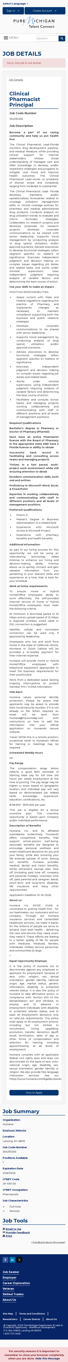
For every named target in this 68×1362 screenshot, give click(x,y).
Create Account (43, 10)
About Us (9, 1299)
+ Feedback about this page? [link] (48, 1242)
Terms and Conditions (32, 1313)
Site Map (8, 1313)
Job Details (16, 79)
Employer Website (14, 1130)
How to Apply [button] (34, 1092)
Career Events (31, 1319)
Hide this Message (47, 1358)
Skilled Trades (13, 1294)
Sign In (11, 10)
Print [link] (9, 1236)
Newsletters (10, 1319)
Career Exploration (16, 1283)
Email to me (13, 1229)
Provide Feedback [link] (18, 1232)
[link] (34, 21)
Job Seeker (11, 1272)
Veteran (8, 1288)
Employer (10, 1277)
